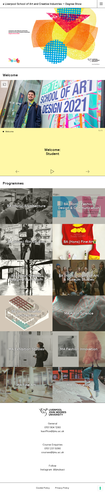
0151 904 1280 (52, 427)
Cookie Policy (43, 488)
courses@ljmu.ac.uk (52, 452)
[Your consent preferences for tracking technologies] (100, 488)
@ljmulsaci (59, 469)
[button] (17, 171)
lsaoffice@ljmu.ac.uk (52, 431)
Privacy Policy (62, 488)
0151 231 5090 (52, 448)
